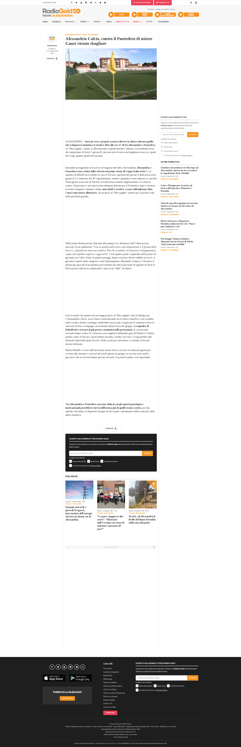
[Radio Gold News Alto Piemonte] (165, 14)
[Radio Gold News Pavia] (142, 14)
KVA (165, 743)
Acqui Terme (173, 197)
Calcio (84, 34)
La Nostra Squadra (111, 672)
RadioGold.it (91, 743)
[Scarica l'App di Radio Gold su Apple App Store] (54, 678)
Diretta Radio (109, 700)
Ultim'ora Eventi (110, 696)
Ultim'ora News (110, 682)
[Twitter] (76, 2)
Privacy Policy (96, 466)
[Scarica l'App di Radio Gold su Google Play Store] (80, 678)
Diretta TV (121, 21)
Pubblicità (107, 675)
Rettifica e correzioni (168, 726)
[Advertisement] (111, 119)
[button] (52, 58)
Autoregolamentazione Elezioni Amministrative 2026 (120, 729)
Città (149, 21)
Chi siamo (107, 668)
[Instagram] (86, 2)
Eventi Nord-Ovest (111, 461)
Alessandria (93, 34)
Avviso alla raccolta (120, 737)
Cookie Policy (126, 724)
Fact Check (154, 726)
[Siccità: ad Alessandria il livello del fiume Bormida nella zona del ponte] (143, 494)
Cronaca (56, 21)
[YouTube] (81, 2)
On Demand (163, 21)
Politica (69, 21)
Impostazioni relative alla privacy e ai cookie (120, 734)
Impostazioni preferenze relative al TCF (120, 732)
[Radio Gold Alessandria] (61, 12)
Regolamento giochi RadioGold (137, 726)
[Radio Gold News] (119, 14)
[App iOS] (105, 2)
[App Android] (100, 2)
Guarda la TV (164, 3)
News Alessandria (79, 461)
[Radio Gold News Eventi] (188, 14)
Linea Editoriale (119, 726)
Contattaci (110, 713)
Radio (136, 21)
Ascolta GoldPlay (143, 3)
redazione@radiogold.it (142, 743)
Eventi (83, 21)
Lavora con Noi (109, 707)
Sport (97, 21)
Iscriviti (147, 453)
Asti (170, 232)
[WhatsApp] (95, 2)
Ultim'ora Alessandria (112, 686)
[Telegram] (90, 2)
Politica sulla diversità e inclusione (78, 726)
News (45, 21)
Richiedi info (67, 698)
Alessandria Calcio (73, 34)
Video (109, 21)
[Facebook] (71, 2)
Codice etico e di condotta (102, 726)
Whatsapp (107, 679)
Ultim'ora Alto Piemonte (114, 693)
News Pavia (94, 461)
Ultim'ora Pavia (110, 689)
